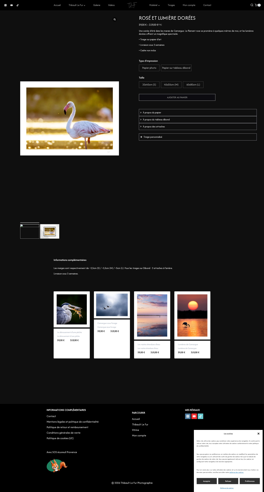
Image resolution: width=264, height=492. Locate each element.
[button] (258, 433)
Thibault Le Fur (140, 424)
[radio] (149, 68)
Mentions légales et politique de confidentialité (73, 422)
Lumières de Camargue (188, 344)
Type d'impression (148, 61)
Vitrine (135, 430)
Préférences (250, 481)
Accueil (57, 5)
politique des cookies (236, 472)
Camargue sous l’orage (107, 323)
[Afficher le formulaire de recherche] (252, 5)
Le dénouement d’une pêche (69, 332)
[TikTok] (17, 5)
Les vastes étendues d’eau (149, 344)
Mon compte (189, 5)
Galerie (96, 5)
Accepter (206, 481)
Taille (141, 77)
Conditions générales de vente (63, 433)
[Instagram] (5, 5)
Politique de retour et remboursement (67, 427)
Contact (207, 5)
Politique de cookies (227, 488)
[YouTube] (11, 5)
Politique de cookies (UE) (60, 438)
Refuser (228, 481)
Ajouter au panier (177, 97)
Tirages (171, 5)
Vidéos (111, 5)
